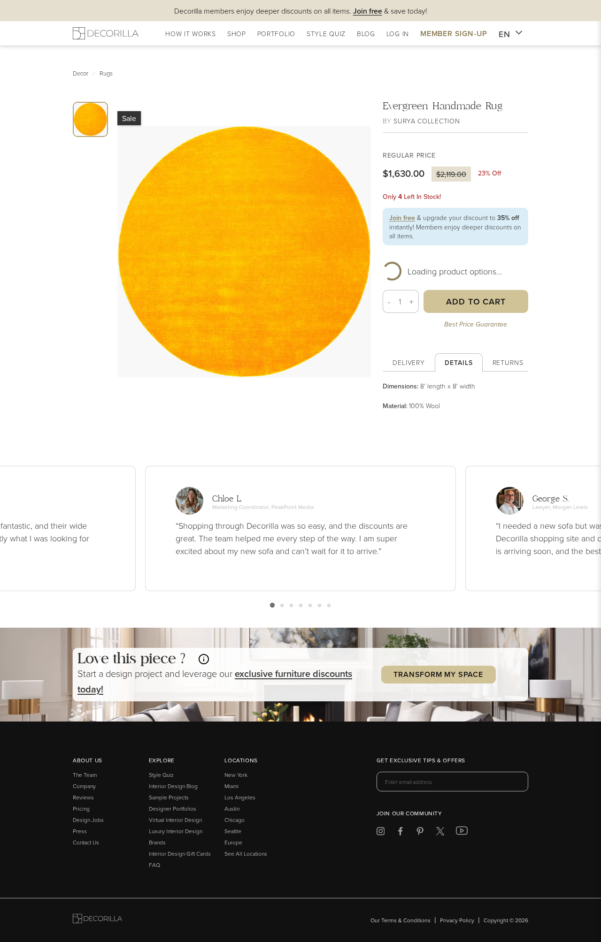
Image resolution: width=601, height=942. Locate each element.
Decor (80, 73)
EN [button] (504, 34)
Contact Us (86, 842)
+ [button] (411, 301)
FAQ (154, 865)
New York (235, 775)
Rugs (106, 73)
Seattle (232, 831)
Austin (231, 809)
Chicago (234, 820)
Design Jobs (88, 820)
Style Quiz (161, 775)
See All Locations (245, 854)
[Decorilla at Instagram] (381, 833)
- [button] (389, 301)
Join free (402, 217)
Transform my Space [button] (438, 674)
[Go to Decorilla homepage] (97, 920)
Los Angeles (239, 797)
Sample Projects (169, 797)
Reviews (83, 797)
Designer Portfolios (172, 809)
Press (80, 831)
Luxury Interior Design (175, 831)
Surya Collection (426, 120)
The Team (85, 775)
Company (84, 786)
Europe (233, 842)
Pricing (81, 809)
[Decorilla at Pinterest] (420, 833)
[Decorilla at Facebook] (400, 833)
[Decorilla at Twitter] (440, 833)
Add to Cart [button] (476, 301)
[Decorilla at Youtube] (462, 833)
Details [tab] (458, 362)
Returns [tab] (508, 362)
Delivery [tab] (409, 362)
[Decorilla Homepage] (106, 33)
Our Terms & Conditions (400, 920)
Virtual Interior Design (175, 820)
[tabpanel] (455, 396)
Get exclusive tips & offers (421, 761)
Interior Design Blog (173, 786)
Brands (157, 842)
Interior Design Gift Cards (180, 854)
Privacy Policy (457, 920)
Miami (231, 786)
